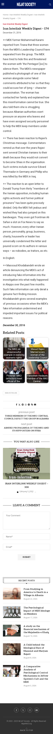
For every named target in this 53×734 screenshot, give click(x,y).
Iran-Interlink (11, 393)
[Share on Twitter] (19, 404)
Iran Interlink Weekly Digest (21, 15)
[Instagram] (30, 710)
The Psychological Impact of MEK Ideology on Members (37, 610)
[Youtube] (36, 710)
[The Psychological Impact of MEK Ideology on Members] (12, 612)
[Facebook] (16, 710)
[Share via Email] (35, 404)
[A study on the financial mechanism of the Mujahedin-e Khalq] (12, 631)
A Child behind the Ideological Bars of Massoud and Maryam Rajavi (36, 649)
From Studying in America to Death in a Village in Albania (36, 592)
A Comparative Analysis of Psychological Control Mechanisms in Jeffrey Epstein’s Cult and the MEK (36, 674)
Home (5, 15)
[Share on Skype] (32, 404)
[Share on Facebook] (16, 404)
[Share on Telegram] (29, 404)
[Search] (50, 4)
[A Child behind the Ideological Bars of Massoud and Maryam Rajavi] (12, 649)
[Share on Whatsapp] (26, 404)
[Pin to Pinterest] (23, 404)
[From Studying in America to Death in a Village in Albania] (12, 593)
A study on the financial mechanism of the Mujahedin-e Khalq (36, 629)
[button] (5, 470)
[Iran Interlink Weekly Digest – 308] (26, 463)
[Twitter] (23, 710)
